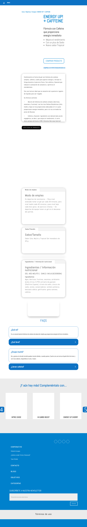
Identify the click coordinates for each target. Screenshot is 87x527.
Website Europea (15, 451)
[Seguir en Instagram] (59, 441)
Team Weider (14, 459)
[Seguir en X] (63, 441)
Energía (34, 12)
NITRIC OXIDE (16, 417)
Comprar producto (54, 61)
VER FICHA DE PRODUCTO (31, 128)
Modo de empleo (31, 190)
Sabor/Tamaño (30, 229)
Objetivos (28, 12)
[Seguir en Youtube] (67, 441)
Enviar (74, 503)
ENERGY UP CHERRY (70, 417)
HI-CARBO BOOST (43, 417)
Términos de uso (43, 514)
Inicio (23, 12)
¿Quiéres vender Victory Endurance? (20, 455)
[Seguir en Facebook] (55, 441)
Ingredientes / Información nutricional (38, 262)
